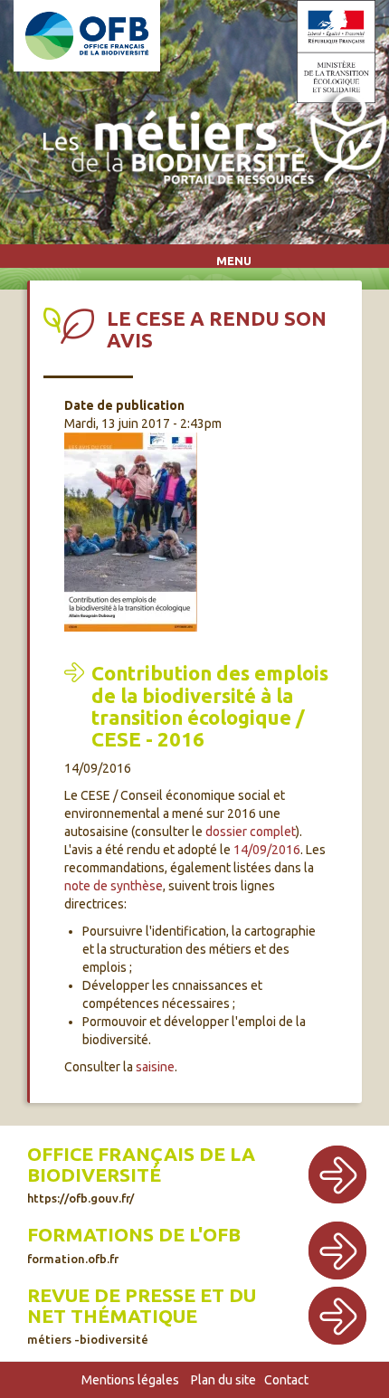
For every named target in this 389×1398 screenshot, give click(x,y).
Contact (286, 1380)
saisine (155, 1067)
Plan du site (223, 1380)
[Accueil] (210, 142)
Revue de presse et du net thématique (141, 1306)
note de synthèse (113, 886)
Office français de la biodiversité (141, 1164)
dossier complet (250, 831)
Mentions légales (130, 1380)
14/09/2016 (266, 849)
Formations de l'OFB (134, 1234)
